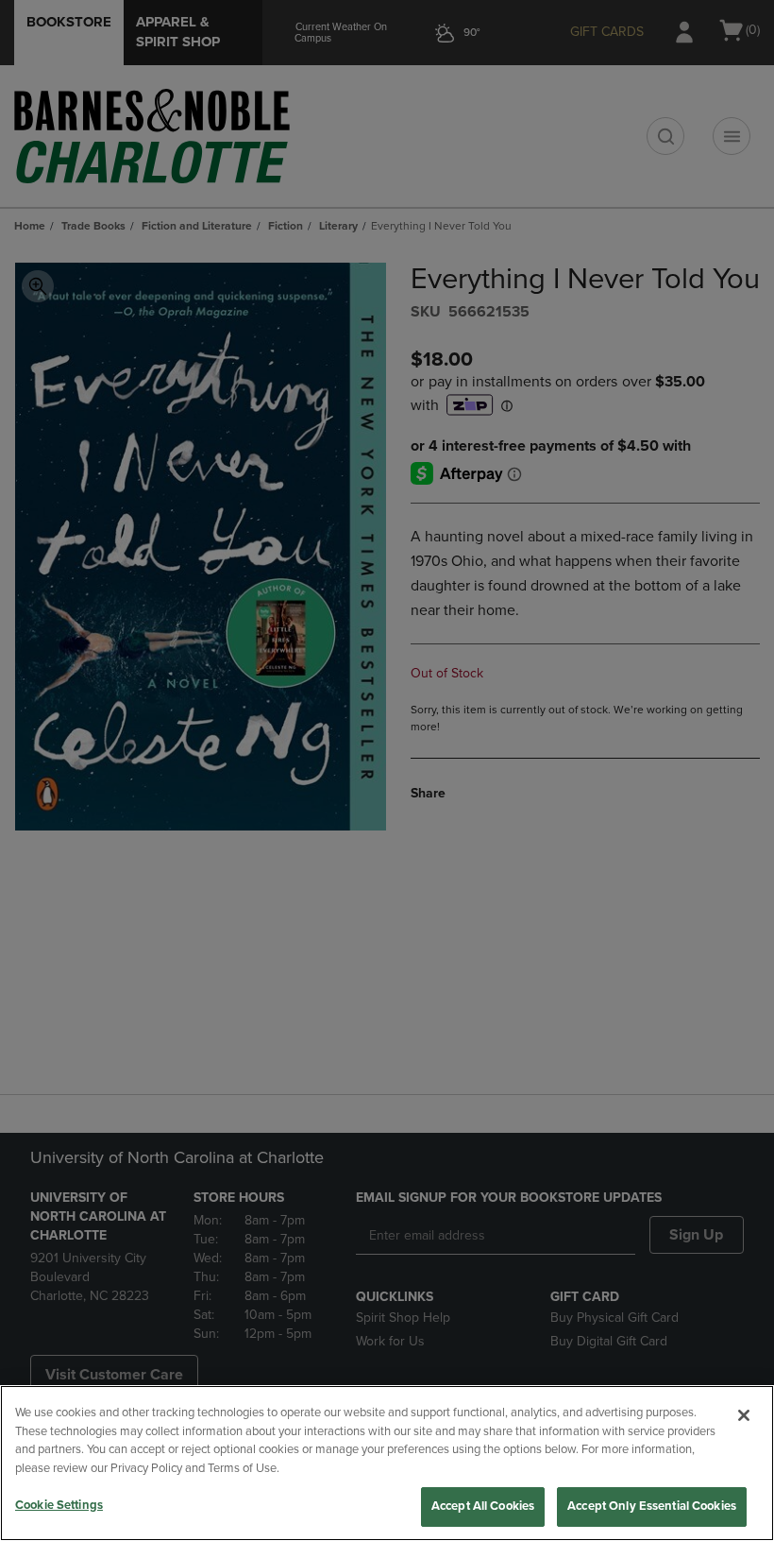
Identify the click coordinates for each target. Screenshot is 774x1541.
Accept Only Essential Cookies (651, 1506)
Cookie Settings (59, 1505)
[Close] (744, 1415)
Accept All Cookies (482, 1506)
